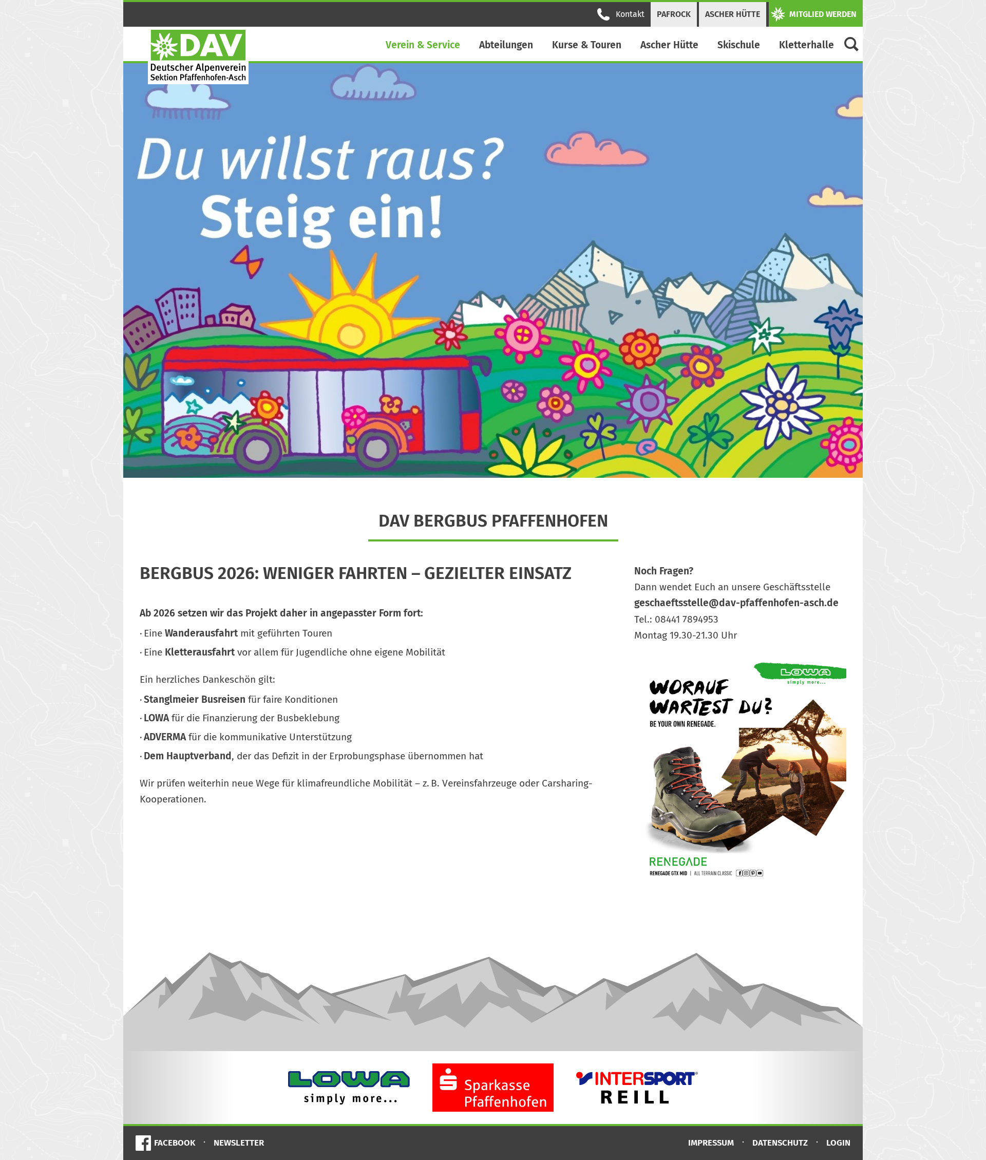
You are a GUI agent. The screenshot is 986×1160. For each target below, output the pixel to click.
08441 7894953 (686, 619)
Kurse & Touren (586, 45)
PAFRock (674, 14)
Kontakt (630, 14)
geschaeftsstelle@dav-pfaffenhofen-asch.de (736, 603)
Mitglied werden (823, 14)
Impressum (711, 1142)
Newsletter (239, 1142)
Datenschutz (780, 1142)
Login (838, 1142)
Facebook (174, 1142)
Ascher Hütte (732, 14)
